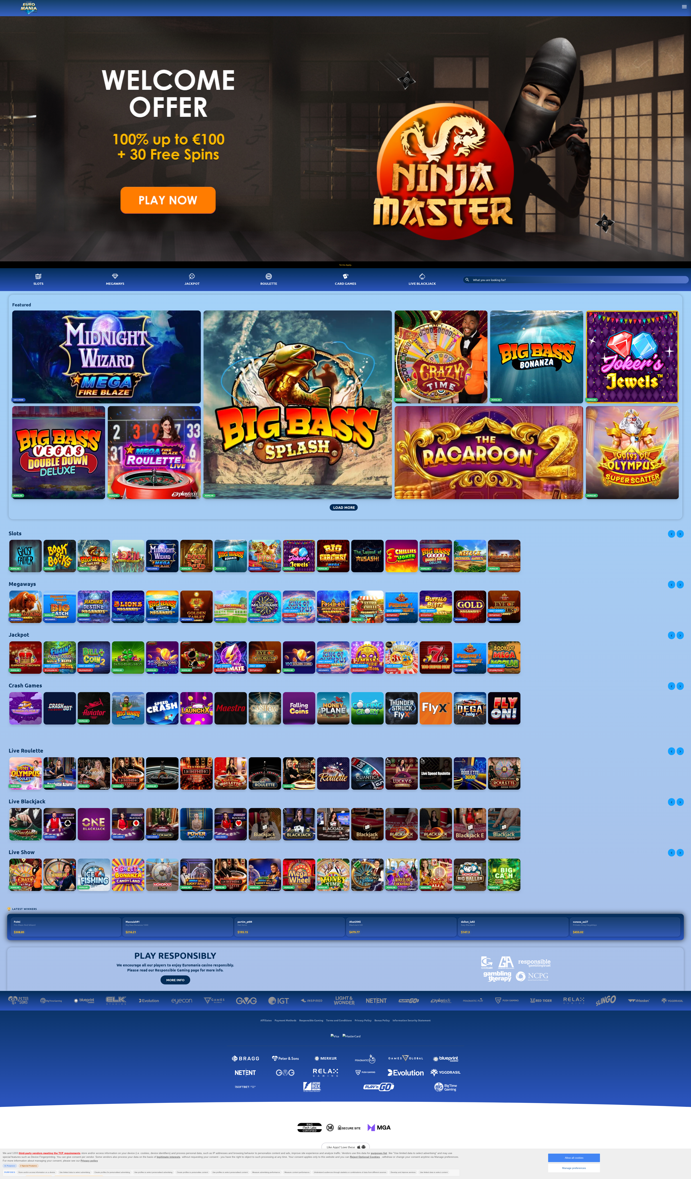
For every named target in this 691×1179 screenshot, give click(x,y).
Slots (38, 283)
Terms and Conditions (339, 1020)
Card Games (345, 283)
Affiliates (266, 1020)
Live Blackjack (422, 283)
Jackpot (192, 283)
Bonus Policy (382, 1020)
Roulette (268, 283)
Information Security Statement (412, 1020)
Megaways (115, 283)
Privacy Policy (363, 1020)
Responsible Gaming (311, 1020)
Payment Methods (285, 1020)
